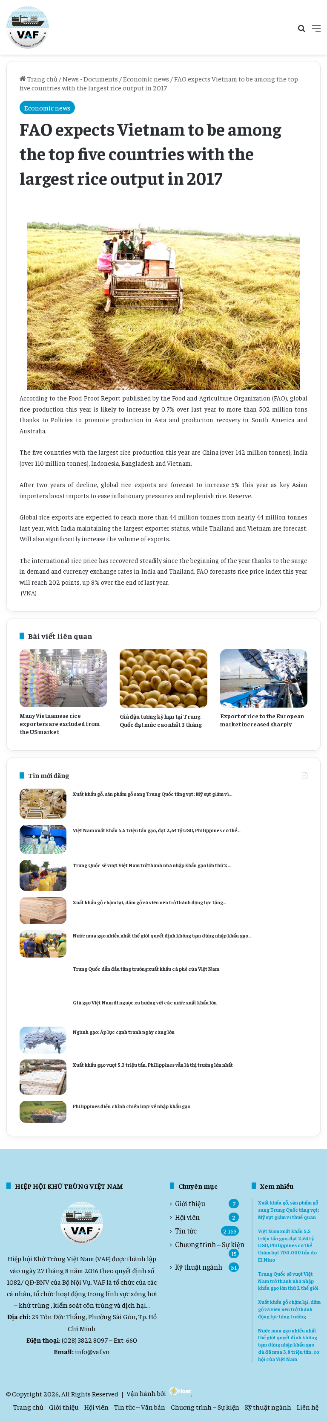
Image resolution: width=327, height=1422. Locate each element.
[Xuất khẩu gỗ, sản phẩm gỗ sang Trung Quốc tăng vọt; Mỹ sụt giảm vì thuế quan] (43, 804)
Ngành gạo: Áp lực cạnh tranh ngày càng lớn (124, 1031)
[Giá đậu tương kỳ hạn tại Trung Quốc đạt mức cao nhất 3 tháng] (163, 678)
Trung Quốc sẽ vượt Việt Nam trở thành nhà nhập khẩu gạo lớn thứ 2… (152, 865)
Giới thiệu (190, 1203)
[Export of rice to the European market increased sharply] (263, 678)
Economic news (146, 78)
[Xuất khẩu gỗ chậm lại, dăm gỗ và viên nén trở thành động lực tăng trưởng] (43, 910)
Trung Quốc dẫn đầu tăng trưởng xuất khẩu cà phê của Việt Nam (146, 968)
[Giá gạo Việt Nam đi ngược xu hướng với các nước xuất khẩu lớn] (43, 1008)
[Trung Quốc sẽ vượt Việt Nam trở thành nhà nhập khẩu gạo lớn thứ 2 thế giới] (43, 875)
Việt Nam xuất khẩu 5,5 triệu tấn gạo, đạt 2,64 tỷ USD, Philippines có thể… (157, 830)
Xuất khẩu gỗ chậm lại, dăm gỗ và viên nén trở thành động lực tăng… (150, 902)
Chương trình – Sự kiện (209, 1244)
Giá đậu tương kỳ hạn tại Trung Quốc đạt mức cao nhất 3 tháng (161, 720)
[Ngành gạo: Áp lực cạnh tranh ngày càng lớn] (43, 1040)
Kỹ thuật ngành (198, 1266)
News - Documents (90, 78)
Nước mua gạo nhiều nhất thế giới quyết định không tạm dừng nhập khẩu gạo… (162, 935)
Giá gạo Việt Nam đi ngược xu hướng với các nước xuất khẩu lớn (145, 1002)
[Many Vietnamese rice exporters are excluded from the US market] (63, 678)
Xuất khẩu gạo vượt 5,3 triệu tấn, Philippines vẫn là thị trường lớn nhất (153, 1064)
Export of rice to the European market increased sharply (262, 720)
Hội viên (187, 1217)
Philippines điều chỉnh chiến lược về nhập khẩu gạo (131, 1106)
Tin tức (186, 1230)
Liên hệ (307, 1406)
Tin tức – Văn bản (139, 1406)
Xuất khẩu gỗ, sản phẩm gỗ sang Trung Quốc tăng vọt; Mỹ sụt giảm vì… (152, 793)
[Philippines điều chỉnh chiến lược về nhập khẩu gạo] (43, 1112)
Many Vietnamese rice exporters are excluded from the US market (60, 723)
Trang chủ (41, 78)
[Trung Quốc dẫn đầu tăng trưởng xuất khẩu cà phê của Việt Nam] (43, 977)
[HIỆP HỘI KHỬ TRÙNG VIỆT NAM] (27, 27)
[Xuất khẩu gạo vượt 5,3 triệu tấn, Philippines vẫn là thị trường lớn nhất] (43, 1077)
